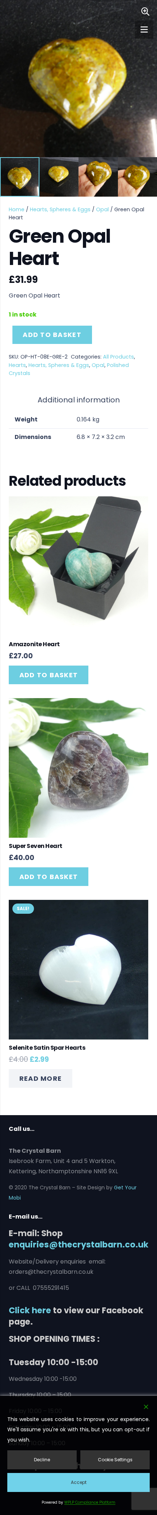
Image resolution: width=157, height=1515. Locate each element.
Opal (102, 209)
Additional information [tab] (79, 400)
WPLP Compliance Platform (89, 1502)
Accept (79, 1482)
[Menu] (144, 29)
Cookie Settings (115, 1460)
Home (16, 209)
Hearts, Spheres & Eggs (60, 209)
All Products (118, 356)
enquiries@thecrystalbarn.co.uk (79, 1244)
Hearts (17, 365)
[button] (145, 11)
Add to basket (52, 334)
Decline (42, 1460)
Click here (30, 1310)
